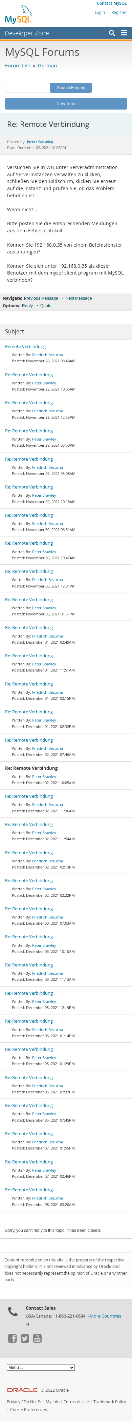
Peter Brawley (44, 382)
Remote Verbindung (25, 346)
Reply (27, 305)
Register (119, 12)
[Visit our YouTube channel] (37, 1341)
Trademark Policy (109, 1401)
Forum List (17, 65)
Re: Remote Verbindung (29, 375)
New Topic (66, 103)
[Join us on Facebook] (12, 1341)
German (47, 65)
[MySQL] (19, 14)
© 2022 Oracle (55, 1390)
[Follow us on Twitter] (24, 1341)
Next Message (79, 298)
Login (100, 12)
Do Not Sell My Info (42, 1401)
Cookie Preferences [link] (28, 1409)
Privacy (13, 1401)
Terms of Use (76, 1401)
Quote (45, 305)
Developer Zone (27, 33)
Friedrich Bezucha (47, 354)
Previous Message (41, 298)
